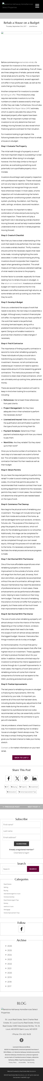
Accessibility (22, 1062)
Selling (6, 887)
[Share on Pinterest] (26, 778)
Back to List (21, 757)
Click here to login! (21, 852)
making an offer (9, 94)
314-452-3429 (25, 1034)
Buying (14, 787)
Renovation (12, 792)
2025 (9, 950)
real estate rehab (27, 62)
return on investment (13, 283)
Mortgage (7, 910)
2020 (9, 972)
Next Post (33, 807)
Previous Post (12, 807)
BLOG (21, 1003)
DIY (7, 787)
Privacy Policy (12, 1062)
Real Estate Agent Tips (11, 900)
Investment (34, 787)
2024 (9, 954)
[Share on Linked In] (34, 778)
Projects (24, 787)
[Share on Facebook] (8, 778)
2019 (9, 977)
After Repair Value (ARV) (21, 108)
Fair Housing (30, 1062)
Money (6, 903)
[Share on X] (17, 778)
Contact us (5, 747)
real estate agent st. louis (12, 894)
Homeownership (9, 897)
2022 (9, 963)
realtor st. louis (8, 906)
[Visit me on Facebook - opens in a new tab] (21, 929)
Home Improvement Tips (28, 792)
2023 (9, 959)
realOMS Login (25, 1077)
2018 (9, 981)
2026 (9, 946)
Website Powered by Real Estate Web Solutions (21, 1071)
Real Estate (7, 884)
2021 (9, 968)
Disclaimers (16, 1077)
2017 (9, 986)
